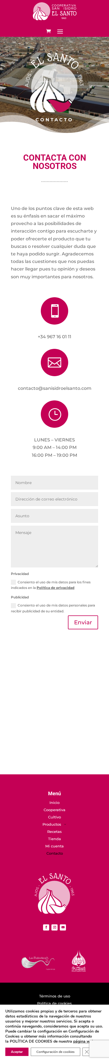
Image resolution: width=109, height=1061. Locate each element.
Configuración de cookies (55, 1052)
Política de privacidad (55, 588)
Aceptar (17, 1052)
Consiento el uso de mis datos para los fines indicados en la (51, 585)
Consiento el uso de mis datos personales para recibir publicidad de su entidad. (53, 608)
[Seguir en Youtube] (63, 927)
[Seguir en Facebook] (46, 927)
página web (83, 1041)
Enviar (83, 622)
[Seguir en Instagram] (54, 927)
